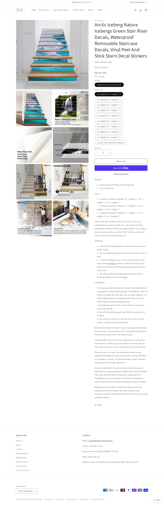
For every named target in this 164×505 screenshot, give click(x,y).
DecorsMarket (25, 499)
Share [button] (99, 405)
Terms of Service (22, 470)
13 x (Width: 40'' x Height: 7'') (109, 100)
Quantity (98, 148)
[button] (44, 10)
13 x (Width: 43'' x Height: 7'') (109, 105)
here (125, 277)
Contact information (97, 499)
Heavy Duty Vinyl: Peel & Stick (109, 85)
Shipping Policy (22, 453)
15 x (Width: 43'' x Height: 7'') (109, 137)
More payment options (121, 174)
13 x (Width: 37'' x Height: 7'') (109, 94)
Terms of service (72, 499)
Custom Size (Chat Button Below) (111, 143)
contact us (112, 263)
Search (18, 445)
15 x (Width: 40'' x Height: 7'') (109, 132)
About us (19, 441)
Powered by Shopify (36, 499)
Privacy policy (59, 499)
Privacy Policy (21, 466)
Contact (19, 449)
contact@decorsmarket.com (100, 441)
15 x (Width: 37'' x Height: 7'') (109, 126)
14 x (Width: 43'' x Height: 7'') (109, 121)
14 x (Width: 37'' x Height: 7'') (109, 110)
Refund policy (21, 458)
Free (102, 76)
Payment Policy (22, 462)
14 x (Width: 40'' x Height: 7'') (109, 116)
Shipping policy (84, 499)
